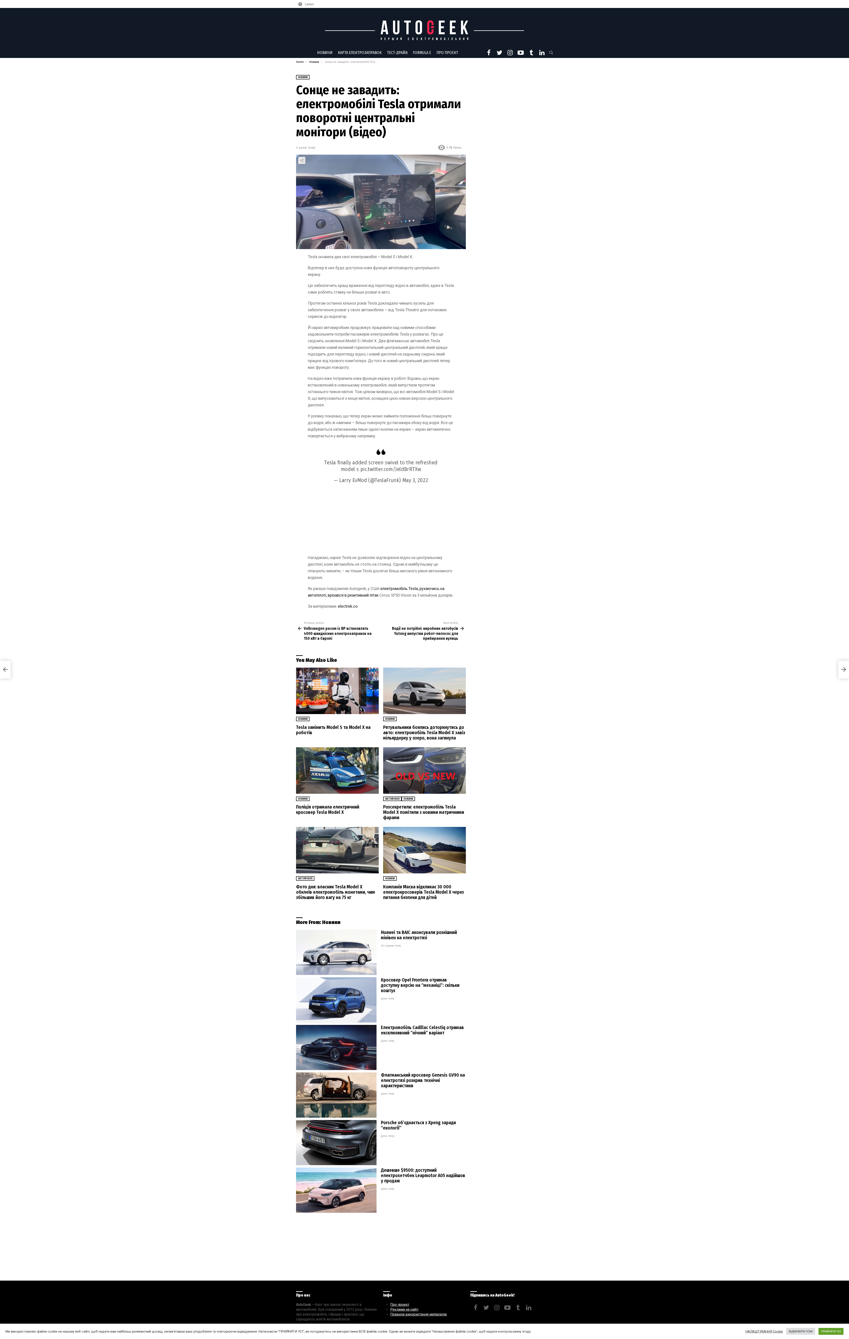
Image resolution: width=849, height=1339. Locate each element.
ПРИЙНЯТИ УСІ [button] (831, 1331)
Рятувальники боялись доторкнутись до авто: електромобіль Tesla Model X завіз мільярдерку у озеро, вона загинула (424, 732)
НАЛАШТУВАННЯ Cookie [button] (764, 1331)
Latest (309, 4)
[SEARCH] (551, 52)
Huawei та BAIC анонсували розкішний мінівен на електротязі (419, 935)
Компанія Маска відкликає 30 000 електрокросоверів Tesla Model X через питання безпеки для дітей (423, 892)
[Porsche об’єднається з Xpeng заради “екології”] (336, 1142)
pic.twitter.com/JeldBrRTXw (390, 469)
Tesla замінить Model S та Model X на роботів (333, 730)
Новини (325, 52)
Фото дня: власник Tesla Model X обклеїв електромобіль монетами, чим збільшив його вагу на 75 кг (335, 892)
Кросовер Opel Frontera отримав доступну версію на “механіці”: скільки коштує (420, 985)
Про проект (447, 52)
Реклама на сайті (404, 1309)
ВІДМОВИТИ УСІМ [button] (801, 1331)
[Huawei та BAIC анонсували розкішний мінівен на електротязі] (336, 952)
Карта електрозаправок (360, 52)
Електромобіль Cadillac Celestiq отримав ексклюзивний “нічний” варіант (422, 1030)
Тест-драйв (397, 52)
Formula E (422, 52)
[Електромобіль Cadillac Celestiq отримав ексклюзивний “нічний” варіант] (336, 1047)
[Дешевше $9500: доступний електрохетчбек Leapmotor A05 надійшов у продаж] (336, 1190)
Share (301, 160)
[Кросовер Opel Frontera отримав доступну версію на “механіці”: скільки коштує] (336, 1000)
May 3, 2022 (415, 480)
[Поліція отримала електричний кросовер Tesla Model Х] (337, 770)
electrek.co (348, 606)
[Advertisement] (381, 522)
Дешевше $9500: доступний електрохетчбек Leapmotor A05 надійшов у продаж (423, 1175)
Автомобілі (392, 798)
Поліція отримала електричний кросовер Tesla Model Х (327, 809)
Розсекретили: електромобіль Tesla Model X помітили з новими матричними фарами (423, 812)
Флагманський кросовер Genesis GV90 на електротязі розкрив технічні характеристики (423, 1080)
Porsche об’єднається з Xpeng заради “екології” (418, 1125)
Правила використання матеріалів (418, 1314)
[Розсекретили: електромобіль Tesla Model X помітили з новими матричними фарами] (424, 770)
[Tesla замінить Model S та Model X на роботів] (337, 691)
